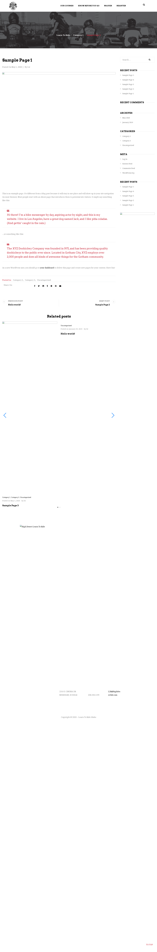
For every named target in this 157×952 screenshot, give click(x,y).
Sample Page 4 (128, 80)
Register (121, 6)
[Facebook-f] (129, 696)
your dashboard (47, 267)
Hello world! (68, 334)
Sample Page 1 (128, 93)
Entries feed (127, 164)
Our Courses (66, 6)
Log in (124, 159)
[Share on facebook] (34, 286)
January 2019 (127, 122)
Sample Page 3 (128, 84)
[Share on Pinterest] (56, 286)
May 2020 (126, 118)
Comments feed (128, 168)
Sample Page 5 (128, 75)
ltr (28, 67)
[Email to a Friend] (60, 286)
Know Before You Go (88, 6)
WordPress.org (128, 173)
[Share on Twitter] (39, 286)
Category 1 (18, 280)
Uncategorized (44, 280)
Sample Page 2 (128, 89)
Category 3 (30, 280)
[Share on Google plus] (51, 286)
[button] (57, 507)
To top (149, 945)
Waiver (108, 6)
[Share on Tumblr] (47, 286)
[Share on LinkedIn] (43, 286)
